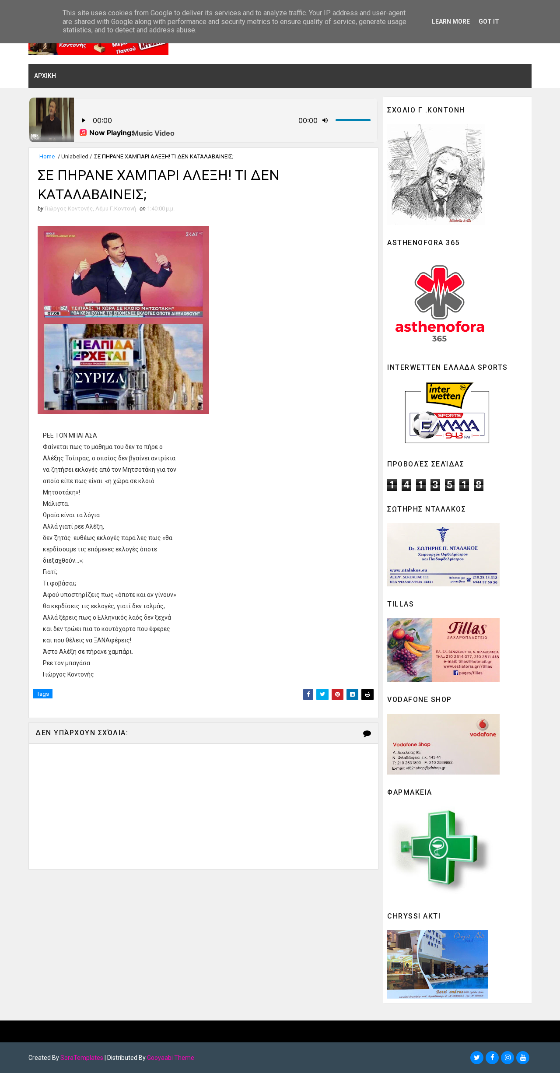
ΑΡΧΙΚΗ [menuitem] (45, 75)
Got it (489, 21)
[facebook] (492, 1057)
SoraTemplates (81, 1057)
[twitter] (476, 1057)
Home (47, 156)
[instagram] (507, 1057)
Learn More (451, 21)
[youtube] (522, 1057)
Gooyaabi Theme (170, 1057)
